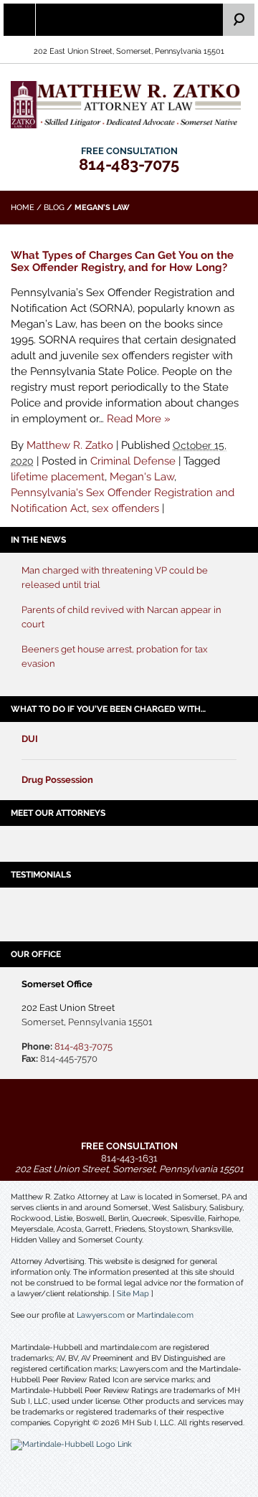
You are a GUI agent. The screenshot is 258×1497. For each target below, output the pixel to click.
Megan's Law (142, 476)
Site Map (133, 1293)
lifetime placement (58, 476)
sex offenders (125, 508)
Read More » (139, 418)
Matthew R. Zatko (70, 445)
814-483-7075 (129, 164)
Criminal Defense (133, 461)
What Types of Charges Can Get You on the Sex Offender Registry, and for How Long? (122, 261)
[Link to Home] (129, 103)
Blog (54, 207)
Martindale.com (165, 1315)
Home (22, 207)
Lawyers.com (101, 1315)
